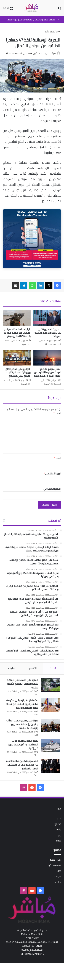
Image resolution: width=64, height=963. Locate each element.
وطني (58, 882)
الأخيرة (53, 668)
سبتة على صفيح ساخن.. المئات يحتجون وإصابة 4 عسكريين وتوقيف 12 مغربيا (22, 724)
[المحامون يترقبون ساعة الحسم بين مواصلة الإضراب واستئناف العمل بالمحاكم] (50, 766)
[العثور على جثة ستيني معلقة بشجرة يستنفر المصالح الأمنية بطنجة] (50, 685)
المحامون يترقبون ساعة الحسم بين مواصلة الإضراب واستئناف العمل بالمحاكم (22, 765)
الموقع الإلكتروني (52, 489)
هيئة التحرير (50, 53)
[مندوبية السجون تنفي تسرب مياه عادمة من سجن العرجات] (47, 318)
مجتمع (57, 824)
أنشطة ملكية (54, 865)
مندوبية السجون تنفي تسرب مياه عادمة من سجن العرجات (47, 332)
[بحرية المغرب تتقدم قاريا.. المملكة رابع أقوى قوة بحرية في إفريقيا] (50, 745)
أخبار (46, 31)
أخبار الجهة (55, 859)
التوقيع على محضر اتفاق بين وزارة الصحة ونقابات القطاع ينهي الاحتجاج (18, 372)
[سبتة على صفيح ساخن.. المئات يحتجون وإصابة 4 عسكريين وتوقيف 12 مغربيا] (50, 725)
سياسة (57, 876)
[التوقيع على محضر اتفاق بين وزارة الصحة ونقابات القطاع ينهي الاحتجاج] (17, 358)
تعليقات (11, 668)
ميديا (58, 840)
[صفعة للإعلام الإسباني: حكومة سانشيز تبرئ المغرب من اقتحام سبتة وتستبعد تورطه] (50, 705)
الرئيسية (54, 31)
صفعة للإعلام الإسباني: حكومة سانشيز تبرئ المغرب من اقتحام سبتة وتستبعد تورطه (22, 704)
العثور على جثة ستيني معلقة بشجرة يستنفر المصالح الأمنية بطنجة (22, 684)
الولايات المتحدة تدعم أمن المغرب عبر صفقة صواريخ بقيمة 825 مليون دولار (17, 332)
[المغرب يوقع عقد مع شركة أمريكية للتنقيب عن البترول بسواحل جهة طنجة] (47, 358)
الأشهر (33, 668)
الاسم (57, 458)
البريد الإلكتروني (52, 473)
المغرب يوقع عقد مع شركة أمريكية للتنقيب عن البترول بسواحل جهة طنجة (47, 372)
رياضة (58, 829)
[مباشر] (32, 8)
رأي (59, 835)
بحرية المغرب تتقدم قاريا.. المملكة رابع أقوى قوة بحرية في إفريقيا (23, 744)
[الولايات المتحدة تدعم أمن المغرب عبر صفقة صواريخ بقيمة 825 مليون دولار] (17, 318)
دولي (58, 871)
